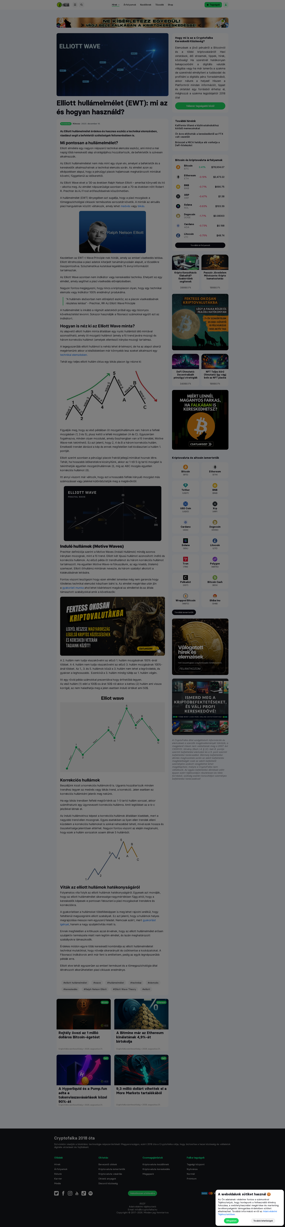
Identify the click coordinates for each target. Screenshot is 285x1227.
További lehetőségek (263, 1220)
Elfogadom (231, 1220)
